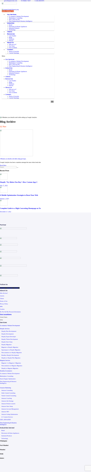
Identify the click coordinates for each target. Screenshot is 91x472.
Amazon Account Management (10, 409)
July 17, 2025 (4, 185)
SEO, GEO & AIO (14, 19)
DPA (1, 306)
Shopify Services (5, 328)
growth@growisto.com (10, 1)
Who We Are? (4, 293)
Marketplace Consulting (15, 18)
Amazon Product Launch (8, 403)
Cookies (2, 309)
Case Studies (12, 36)
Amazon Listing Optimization (9, 414)
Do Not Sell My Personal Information (10, 312)
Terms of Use (3, 301)
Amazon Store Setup (7, 406)
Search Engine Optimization (8, 379)
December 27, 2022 (5, 211)
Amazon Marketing (5, 387)
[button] (28, 56)
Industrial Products (14, 28)
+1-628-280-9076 (39, 1)
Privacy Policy (4, 304)
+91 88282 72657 (25, 1)
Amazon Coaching (6, 398)
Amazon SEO (5, 411)
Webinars (11, 39)
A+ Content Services (7, 417)
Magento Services (5, 360)
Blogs (10, 37)
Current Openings (14, 53)
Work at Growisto (14, 51)
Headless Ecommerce (6, 371)
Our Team (12, 46)
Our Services (11, 14)
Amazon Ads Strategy (7, 401)
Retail (10, 25)
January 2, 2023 (4, 198)
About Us (10, 43)
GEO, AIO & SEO (5, 419)
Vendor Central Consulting (8, 395)
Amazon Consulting (7, 390)
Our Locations (13, 47)
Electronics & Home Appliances (18, 26)
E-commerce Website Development (19, 16)
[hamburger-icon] (52, 101)
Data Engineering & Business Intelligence (20, 21)
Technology (12, 30)
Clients (9, 32)
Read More (3, 165)
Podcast (11, 40)
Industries (10, 23)
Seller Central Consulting (8, 393)
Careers (10, 50)
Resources (11, 34)
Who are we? (12, 44)
